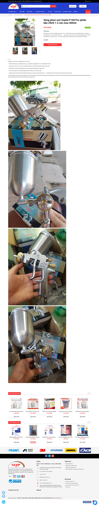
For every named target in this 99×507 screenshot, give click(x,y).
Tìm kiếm (53, 6)
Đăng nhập (72, 6)
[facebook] (46, 456)
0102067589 (44, 480)
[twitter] (49, 456)
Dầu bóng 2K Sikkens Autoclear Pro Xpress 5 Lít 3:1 (54, 437)
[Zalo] (3, 492)
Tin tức (50, 11)
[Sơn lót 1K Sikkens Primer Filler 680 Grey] (33, 430)
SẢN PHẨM (29, 11)
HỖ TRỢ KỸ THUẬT (40, 11)
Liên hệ (75, 11)
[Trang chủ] (13, 6)
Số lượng (46, 39)
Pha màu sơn (57, 11)
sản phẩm (88, 12)
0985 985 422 (47, 477)
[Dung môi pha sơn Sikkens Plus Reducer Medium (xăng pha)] (82, 430)
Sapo (60, 498)
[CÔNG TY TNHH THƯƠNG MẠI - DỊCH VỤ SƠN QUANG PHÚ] (21, 464)
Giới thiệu (22, 11)
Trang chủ (13, 11)
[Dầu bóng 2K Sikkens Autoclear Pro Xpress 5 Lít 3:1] (49, 430)
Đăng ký (83, 6)
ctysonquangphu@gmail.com (46, 483)
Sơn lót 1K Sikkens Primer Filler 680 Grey (35, 437)
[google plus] (53, 456)
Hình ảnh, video (67, 11)
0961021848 (43, 474)
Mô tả (9, 59)
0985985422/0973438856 (46, 471)
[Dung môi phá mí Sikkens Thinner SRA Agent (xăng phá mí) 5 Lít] (66, 430)
